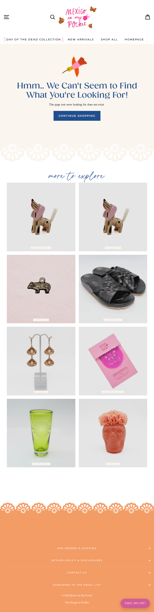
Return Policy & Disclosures (77, 560)
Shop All (109, 39)
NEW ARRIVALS (81, 39)
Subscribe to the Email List (77, 585)
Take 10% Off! (135, 603)
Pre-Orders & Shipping (77, 548)
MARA (85, 602)
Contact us (77, 572)
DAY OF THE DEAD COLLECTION (33, 39)
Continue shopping (77, 115)
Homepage (134, 39)
